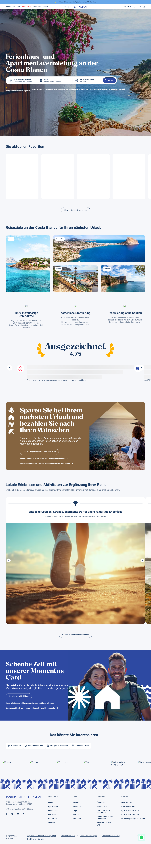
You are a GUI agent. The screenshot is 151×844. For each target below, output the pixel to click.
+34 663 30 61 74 (131, 815)
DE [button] (128, 7)
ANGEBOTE (26, 7)
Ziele (18, 7)
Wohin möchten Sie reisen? (22, 79)
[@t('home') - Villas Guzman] (75, 6)
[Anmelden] (144, 7)
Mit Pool (51, 823)
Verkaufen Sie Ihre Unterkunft (105, 818)
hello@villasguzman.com (134, 819)
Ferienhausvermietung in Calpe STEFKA (58, 380)
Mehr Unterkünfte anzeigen (75, 210)
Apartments (53, 807)
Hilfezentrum (126, 803)
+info (94, 2)
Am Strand (52, 819)
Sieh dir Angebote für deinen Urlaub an (39, 452)
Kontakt (124, 796)
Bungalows (52, 811)
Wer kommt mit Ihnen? (87, 79)
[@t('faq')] (135, 7)
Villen (50, 803)
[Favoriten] (140, 7)
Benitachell (77, 807)
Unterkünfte (10, 7)
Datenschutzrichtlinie (111, 836)
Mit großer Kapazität (59, 746)
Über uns (101, 803)
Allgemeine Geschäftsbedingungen (41, 836)
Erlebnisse (37, 7)
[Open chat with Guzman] (141, 837)
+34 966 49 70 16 (131, 811)
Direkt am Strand (82, 746)
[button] (9, 560)
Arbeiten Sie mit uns (104, 824)
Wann (46, 79)
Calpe (75, 811)
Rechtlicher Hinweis (35, 839)
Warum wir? (102, 807)
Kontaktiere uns (128, 807)
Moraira (76, 815)
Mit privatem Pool (35, 746)
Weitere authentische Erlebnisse (75, 635)
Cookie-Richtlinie (68, 836)
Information (102, 796)
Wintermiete (16, 746)
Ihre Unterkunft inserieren (103, 812)
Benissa (76, 803)
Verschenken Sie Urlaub (19, 696)
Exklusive (52, 815)
